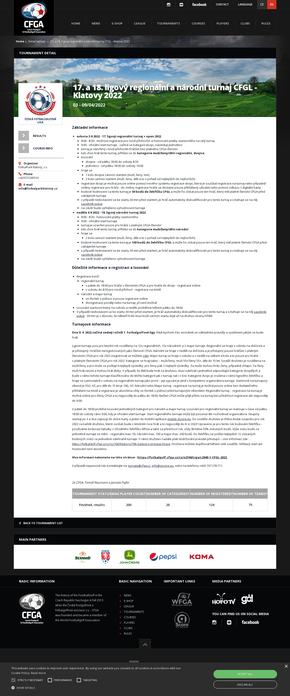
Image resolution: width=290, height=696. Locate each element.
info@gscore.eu (163, 466)
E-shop (117, 23)
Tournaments (168, 23)
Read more (38, 673)
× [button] (286, 666)
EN (271, 4)
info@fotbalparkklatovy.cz (38, 188)
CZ (262, 4)
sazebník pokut (91, 204)
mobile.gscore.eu (179, 419)
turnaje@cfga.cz (139, 466)
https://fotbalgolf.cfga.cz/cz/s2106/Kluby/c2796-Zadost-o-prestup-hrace (121, 444)
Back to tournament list (43, 523)
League (139, 23)
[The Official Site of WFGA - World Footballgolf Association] (182, 609)
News (96, 23)
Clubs (245, 23)
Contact (222, 4)
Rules (266, 23)
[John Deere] (129, 557)
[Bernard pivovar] (83, 557)
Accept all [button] (245, 674)
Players (223, 23)
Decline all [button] (245, 684)
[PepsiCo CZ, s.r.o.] (163, 557)
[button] (98, 687)
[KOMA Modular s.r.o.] (202, 557)
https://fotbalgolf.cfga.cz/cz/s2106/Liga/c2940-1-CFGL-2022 (182, 457)
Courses (198, 23)
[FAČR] (105, 557)
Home (75, 23)
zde (145, 356)
